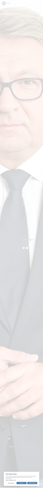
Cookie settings (11, 483)
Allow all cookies (32, 483)
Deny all (21, 483)
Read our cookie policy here (11, 480)
